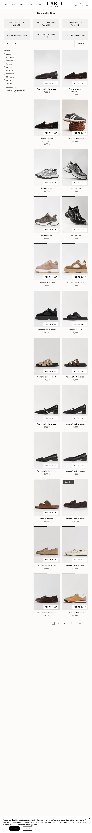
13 (71, 623)
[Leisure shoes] (47, 167)
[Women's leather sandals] (47, 356)
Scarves (9, 83)
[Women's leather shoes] (47, 68)
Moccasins (10, 77)
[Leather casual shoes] (75, 118)
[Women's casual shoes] (47, 261)
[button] (13, 4)
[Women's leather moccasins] (75, 68)
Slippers (9, 67)
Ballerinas (9, 70)
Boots (8, 54)
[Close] (89, 818)
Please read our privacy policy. (26, 825)
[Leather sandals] (75, 309)
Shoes (8, 80)
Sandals (9, 64)
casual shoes (10, 61)
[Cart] (87, 4)
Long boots (10, 57)
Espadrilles (10, 74)
